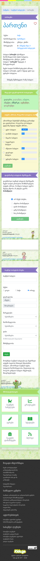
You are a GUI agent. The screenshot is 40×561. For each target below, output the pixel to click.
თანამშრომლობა (8, 472)
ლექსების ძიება (8, 539)
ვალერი (8, 99)
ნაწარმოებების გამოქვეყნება (12, 522)
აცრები (10, 422)
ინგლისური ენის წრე (10, 510)
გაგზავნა (20, 219)
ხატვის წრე (6, 507)
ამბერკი (15, 102)
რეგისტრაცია (7, 486)
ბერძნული (21, 39)
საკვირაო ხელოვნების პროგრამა (14, 505)
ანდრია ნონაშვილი (21, 203)
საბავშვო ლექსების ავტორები (13, 536)
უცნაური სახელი (11, 159)
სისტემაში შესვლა (9, 484)
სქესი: (5, 287)
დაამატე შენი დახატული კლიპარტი (13, 237)
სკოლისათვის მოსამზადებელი (13, 497)
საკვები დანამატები (10, 439)
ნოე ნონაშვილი (20, 213)
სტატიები (30, 422)
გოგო (6, 290)
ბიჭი (19, 35)
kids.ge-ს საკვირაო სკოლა (12, 502)
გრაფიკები (30, 405)
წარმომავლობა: (9, 322)
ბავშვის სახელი (9, 276)
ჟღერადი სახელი (9, 154)
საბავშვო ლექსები (9, 531)
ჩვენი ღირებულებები (10, 467)
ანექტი (7, 102)
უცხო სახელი (10, 130)
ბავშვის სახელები (18, 10)
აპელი (26, 99)
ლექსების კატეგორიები (11, 534)
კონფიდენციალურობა (10, 470)
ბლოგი (30, 438)
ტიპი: (5, 332)
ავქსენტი (24, 102)
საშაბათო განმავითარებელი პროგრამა (16, 500)
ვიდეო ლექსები (8, 541)
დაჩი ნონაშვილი (20, 207)
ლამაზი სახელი (11, 134)
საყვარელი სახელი (9, 143)
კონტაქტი (6, 480)
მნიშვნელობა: (8, 343)
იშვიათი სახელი (11, 149)
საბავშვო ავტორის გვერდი (12, 519)
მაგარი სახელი (11, 138)
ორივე (32, 290)
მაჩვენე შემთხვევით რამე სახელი (20, 80)
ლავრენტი (9, 105)
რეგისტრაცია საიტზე (10, 475)
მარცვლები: (7, 313)
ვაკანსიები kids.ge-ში (10, 477)
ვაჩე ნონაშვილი (20, 210)
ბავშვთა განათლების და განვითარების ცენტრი (18, 495)
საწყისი (6, 10)
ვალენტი (17, 99)
